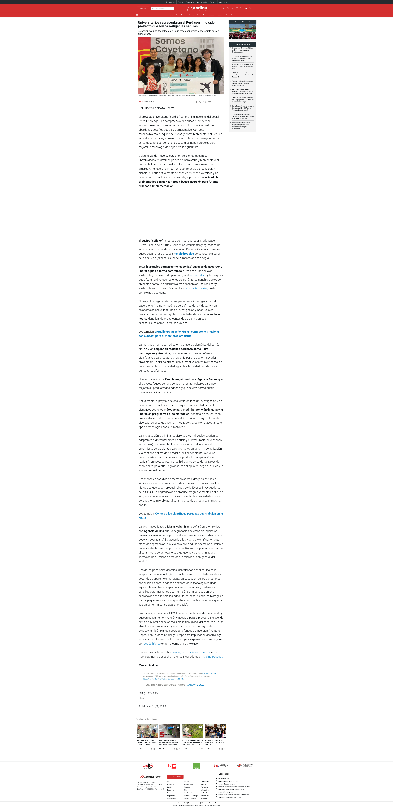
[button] (137, 735)
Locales (170, 793)
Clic (185, 790)
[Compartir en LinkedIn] (157, 748)
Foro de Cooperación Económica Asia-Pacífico (234, 787)
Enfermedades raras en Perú (228, 781)
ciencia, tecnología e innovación (191, 652)
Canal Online (201, 15)
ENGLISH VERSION (175, 777)
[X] (228, 8)
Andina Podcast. (213, 656)
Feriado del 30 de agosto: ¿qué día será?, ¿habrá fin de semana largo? (242, 67)
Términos (204, 803)
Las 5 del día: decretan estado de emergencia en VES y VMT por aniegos (168, 742)
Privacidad (212, 803)
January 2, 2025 (196, 684)
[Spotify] (250, 8)
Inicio (169, 781)
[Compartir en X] (154, 748)
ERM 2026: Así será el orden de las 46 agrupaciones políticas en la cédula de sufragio (243, 100)
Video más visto (242, 21)
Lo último (170, 15)
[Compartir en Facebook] (152, 748)
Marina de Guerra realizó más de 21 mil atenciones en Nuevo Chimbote (146, 742)
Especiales (190, 2)
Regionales (171, 796)
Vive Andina (223, 2)
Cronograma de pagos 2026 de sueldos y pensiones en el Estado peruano (242, 50)
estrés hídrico (198, 275)
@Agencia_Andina (209, 673)
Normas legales (202, 2)
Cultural (186, 781)
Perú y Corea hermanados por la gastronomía (234, 795)
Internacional (171, 799)
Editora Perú (182, 803)
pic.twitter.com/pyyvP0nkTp (173, 679)
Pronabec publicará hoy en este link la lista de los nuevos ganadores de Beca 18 (242, 83)
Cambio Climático (190, 799)
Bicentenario (170, 2)
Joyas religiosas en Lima (227, 784)
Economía (170, 790)
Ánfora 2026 (188, 784)
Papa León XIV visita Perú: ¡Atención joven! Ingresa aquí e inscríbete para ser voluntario (242, 91)
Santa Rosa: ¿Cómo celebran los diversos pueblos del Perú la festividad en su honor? (243, 108)
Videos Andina (146, 719)
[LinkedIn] (232, 8)
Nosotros (204, 799)
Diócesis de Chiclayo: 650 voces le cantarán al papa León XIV (214, 742)
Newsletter (230, 15)
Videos (211, 15)
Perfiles (180, 2)
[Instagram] (241, 8)
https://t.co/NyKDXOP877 (153, 679)
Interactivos (205, 790)
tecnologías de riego (197, 288)
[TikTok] (255, 8)
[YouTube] (237, 8)
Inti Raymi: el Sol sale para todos (230, 797)
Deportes (187, 787)
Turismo (213, 2)
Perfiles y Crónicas (190, 793)
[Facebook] (224, 8)
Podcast (220, 15)
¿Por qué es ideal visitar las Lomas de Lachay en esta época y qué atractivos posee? (243, 116)
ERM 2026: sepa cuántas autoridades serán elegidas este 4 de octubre (243, 75)
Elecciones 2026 (224, 779)
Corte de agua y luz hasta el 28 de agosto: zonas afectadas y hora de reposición (242, 58)
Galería (191, 15)
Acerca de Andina (194, 803)
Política (169, 787)
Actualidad (181, 15)
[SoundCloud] (246, 8)
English (143, 8)
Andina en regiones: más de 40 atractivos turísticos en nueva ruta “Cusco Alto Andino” (192, 743)
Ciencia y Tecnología (191, 796)
